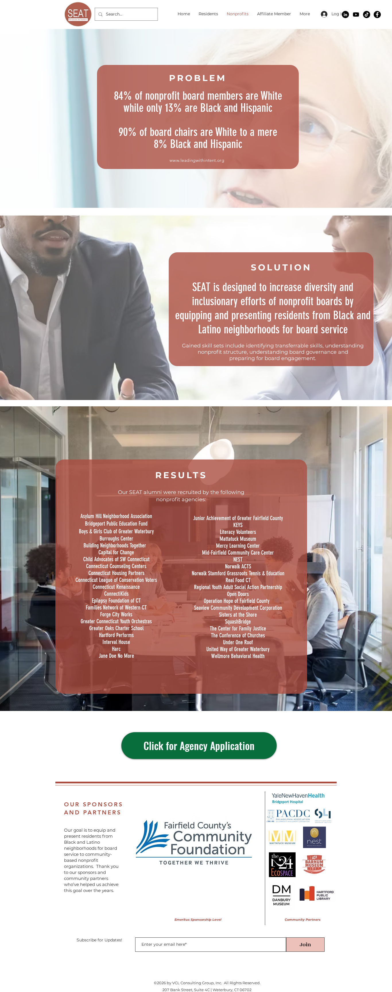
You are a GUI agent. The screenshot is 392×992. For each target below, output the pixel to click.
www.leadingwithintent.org (197, 160)
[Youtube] (356, 14)
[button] (193, 842)
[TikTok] (366, 14)
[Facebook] (377, 14)
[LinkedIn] (345, 14)
